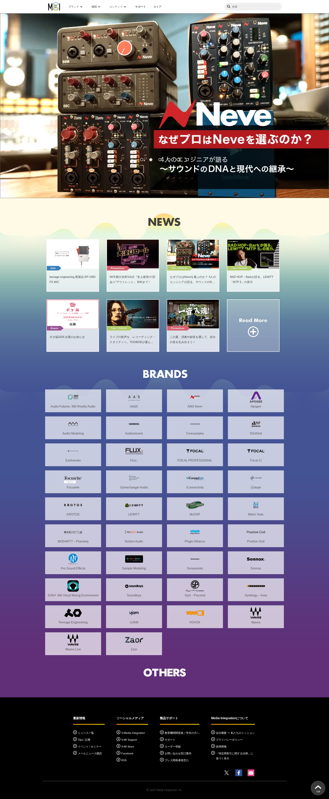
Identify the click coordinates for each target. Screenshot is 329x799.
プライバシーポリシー (229, 739)
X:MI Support (129, 739)
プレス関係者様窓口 (177, 760)
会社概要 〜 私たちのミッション (235, 732)
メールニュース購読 (90, 753)
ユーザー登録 (173, 746)
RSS (124, 760)
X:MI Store (127, 746)
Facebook (127, 753)
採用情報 (221, 746)
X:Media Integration (133, 732)
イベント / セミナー (89, 746)
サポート (140, 6)
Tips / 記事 (84, 739)
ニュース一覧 (86, 732)
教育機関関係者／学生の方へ (182, 732)
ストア (157, 6)
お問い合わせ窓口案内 (178, 753)
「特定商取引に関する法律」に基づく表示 (234, 756)
